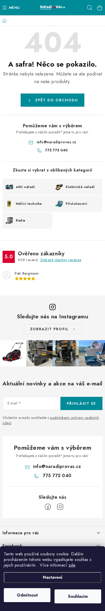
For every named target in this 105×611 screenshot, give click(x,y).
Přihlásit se (81, 403)
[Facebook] (48, 507)
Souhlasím (78, 596)
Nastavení (52, 577)
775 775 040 (56, 150)
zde (72, 565)
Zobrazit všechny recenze (60, 259)
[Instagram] (60, 507)
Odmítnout (27, 595)
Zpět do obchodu (56, 100)
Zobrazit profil (49, 329)
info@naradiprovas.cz (56, 142)
